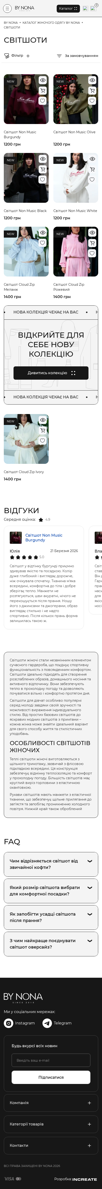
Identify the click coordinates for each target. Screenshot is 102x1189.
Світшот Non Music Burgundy (43, 537)
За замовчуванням (81, 56)
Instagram (25, 1023)
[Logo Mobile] (24, 8)
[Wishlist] (42, 101)
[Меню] (7, 8)
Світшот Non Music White (75, 211)
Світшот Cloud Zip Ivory (24, 472)
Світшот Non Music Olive (74, 132)
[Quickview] (43, 80)
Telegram (63, 1023)
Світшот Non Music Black (25, 211)
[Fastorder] (43, 91)
